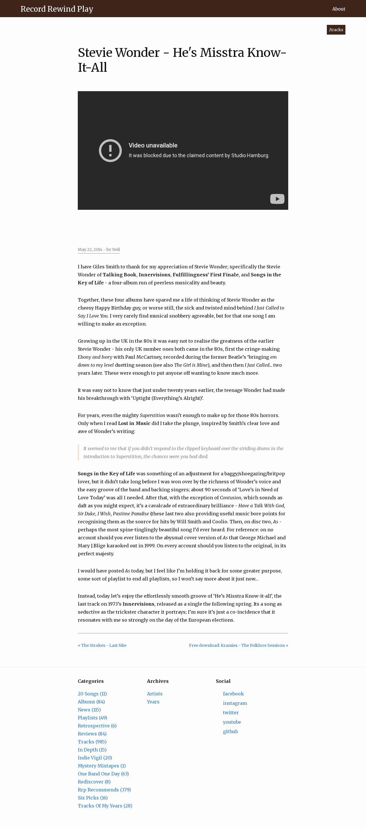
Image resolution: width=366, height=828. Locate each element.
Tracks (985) (92, 742)
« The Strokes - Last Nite (102, 645)
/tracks (336, 29)
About (338, 9)
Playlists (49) (92, 718)
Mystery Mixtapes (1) (102, 766)
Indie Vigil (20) (95, 758)
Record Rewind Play (57, 9)
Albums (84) (91, 702)
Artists (155, 694)
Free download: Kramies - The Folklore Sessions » (238, 645)
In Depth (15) (92, 750)
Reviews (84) (92, 734)
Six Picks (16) (93, 798)
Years (153, 702)
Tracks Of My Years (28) (105, 806)
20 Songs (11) (92, 694)
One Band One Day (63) (103, 774)
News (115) (89, 710)
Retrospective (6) (97, 726)
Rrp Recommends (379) (104, 790)
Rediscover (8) (94, 782)
